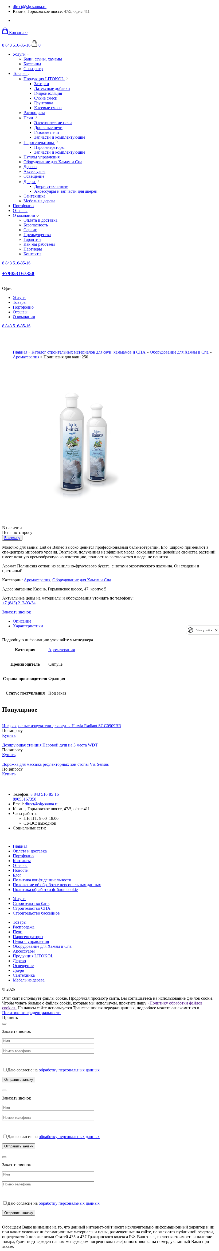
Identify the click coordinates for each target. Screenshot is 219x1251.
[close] (216, 630)
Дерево (19, 960)
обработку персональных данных (69, 1070)
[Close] (4, 1024)
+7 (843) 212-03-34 (19, 603)
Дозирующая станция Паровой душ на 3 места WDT (50, 745)
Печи (17, 932)
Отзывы (20, 210)
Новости (21, 870)
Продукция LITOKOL (33, 956)
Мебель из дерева (29, 980)
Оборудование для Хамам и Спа (179, 352)
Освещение (23, 965)
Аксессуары (24, 951)
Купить (8, 735)
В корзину (12, 538)
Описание (22, 621)
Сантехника (24, 975)
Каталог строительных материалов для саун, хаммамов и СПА (89, 352)
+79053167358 (18, 273)
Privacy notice (204, 630)
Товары (20, 73)
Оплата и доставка (30, 851)
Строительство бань (31, 903)
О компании (24, 215)
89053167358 (24, 799)
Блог (17, 875)
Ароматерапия (26, 357)
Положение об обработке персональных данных (57, 884)
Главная (20, 352)
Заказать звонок (16, 612)
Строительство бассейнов (36, 913)
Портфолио (23, 205)
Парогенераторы (28, 936)
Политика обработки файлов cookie (45, 889)
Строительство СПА (31, 908)
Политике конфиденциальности (31, 1012)
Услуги (20, 54)
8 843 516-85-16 (16, 45)
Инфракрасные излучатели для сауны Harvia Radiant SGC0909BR (61, 725)
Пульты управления (31, 941)
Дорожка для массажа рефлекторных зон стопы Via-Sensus (55, 764)
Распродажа (23, 927)
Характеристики (28, 626)
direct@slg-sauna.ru (29, 6)
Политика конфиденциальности (42, 880)
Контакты (22, 860)
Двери (18, 970)
